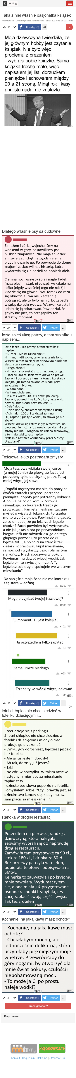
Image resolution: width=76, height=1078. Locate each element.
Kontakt (15, 1058)
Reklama (42, 1058)
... (63, 327)
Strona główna (37, 1006)
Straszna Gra (57, 1058)
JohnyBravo (37, 20)
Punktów (8, 20)
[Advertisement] (38, 178)
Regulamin (28, 1058)
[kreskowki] (52, 1048)
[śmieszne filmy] (24, 1048)
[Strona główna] (10, 2)
